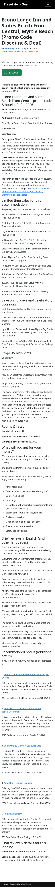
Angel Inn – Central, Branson (18, 782)
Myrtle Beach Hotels (11, 51)
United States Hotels (30, 51)
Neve (6, 884)
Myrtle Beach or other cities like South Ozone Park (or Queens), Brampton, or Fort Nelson (26, 191)
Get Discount (11, 72)
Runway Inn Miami (13, 813)
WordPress (26, 884)
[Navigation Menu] (48, 4)
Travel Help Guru (11, 48)
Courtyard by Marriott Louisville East (22, 745)
